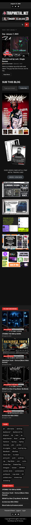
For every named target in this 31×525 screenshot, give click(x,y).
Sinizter (14, 468)
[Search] (22, 24)
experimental (7, 438)
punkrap (21, 458)
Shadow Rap (17, 464)
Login (24, 510)
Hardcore (6, 442)
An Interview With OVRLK (15, 403)
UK (23, 474)
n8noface (15, 451)
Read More (7, 74)
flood (15, 438)
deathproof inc (17, 432)
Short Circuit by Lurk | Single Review (15, 46)
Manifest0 (6, 451)
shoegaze (6, 468)
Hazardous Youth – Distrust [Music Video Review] (15, 348)
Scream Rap (7, 464)
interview (6, 445)
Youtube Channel (27, 25)
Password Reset (10, 510)
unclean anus (7, 477)
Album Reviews (7, 54)
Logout (18, 510)
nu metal (16, 455)
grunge (22, 438)
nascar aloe (6, 455)
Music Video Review (8, 356)
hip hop (14, 442)
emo (17, 435)
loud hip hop (22, 448)
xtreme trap (18, 477)
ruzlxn (24, 461)
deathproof (6, 432)
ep (21, 435)
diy (12, 435)
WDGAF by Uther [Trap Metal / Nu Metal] (15, 377)
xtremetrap (6, 481)
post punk (6, 458)
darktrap (19, 429)
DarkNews (10, 521)
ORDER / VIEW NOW (15, 177)
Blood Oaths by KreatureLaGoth (12, 505)
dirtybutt (6, 435)
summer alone (7, 471)
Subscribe (23, 88)
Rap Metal (11, 461)
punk (14, 458)
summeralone (19, 471)
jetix (12, 445)
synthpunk (6, 474)
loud (14, 448)
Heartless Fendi (8, 63)
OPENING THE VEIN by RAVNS (15, 322)
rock (18, 461)
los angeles (6, 448)
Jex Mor (19, 445)
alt (4, 429)
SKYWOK (22, 468)
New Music (15, 384)
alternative (10, 429)
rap (4, 461)
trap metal (15, 474)
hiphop (21, 442)
